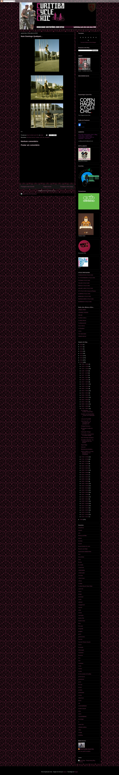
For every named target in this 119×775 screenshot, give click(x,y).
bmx (79, 554)
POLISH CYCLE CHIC (84, 283)
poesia (80, 687)
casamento (81, 567)
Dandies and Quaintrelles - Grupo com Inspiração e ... (87, 415)
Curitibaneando (82, 323)
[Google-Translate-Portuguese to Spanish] (88, 41)
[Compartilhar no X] (53, 135)
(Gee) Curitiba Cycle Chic (87, 749)
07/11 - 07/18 (84, 459)
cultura (80, 580)
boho (79, 559)
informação (81, 650)
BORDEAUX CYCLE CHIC (85, 301)
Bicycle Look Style (83, 549)
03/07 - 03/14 (85, 499)
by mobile (80, 564)
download (80, 596)
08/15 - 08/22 (85, 401)
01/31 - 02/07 (85, 510)
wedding (80, 735)
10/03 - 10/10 (85, 386)
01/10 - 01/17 (85, 516)
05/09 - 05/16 (85, 479)
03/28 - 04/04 (85, 492)
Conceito (80, 575)
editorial (80, 602)
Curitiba (37, 137)
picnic (79, 682)
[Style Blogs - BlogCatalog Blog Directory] (88, 761)
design (80, 594)
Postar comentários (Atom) (49, 190)
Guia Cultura (81, 325)
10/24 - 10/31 (85, 379)
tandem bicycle (82, 708)
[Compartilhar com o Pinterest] (56, 135)
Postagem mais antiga (66, 186)
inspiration (81, 652)
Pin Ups (80, 684)
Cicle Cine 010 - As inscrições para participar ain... (86, 422)
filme (79, 623)
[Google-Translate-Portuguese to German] (85, 38)
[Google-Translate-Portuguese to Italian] (88, 38)
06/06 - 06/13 (85, 470)
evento (80, 612)
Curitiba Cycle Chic (82, 122)
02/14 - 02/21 (85, 505)
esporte (80, 607)
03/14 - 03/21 (85, 496)
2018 (81, 344)
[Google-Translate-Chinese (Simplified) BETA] (80, 38)
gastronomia (81, 636)
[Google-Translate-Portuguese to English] (93, 38)
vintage (80, 732)
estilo (79, 610)
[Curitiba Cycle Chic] (79, 125)
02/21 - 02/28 (85, 503)
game (79, 634)
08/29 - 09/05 (85, 397)
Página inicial (47, 186)
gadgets (80, 631)
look (79, 660)
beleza (80, 538)
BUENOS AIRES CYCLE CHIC (86, 299)
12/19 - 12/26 (85, 366)
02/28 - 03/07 (85, 501)
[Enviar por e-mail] (49, 135)
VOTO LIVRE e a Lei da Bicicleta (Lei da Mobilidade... (87, 453)
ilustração (80, 647)
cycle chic (42, 137)
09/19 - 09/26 (85, 390)
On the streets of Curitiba (84, 674)
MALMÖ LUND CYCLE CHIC (85, 288)
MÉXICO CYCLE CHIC (84, 285)
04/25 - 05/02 (85, 483)
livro (79, 658)
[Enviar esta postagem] (46, 135)
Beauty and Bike (82, 535)
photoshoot (81, 679)
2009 (81, 519)
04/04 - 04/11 (84, 490)
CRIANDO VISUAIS (83, 312)
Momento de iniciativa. (87, 449)
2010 (81, 362)
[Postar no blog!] (51, 135)
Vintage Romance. (86, 426)
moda (79, 666)
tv (78, 721)
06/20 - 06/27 (85, 465)
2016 (81, 349)
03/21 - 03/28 (85, 494)
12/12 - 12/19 (85, 368)
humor (80, 644)
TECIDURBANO (82, 716)
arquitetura (81, 527)
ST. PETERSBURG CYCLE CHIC (86, 277)
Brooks (80, 562)
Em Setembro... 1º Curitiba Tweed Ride (87, 411)
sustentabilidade (82, 705)
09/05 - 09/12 (85, 395)
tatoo (79, 711)
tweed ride (81, 724)
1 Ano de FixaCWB (86, 419)
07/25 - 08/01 (85, 408)
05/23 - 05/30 (85, 474)
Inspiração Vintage (86, 431)
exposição (80, 615)
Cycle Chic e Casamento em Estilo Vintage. (87, 434)
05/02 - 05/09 (85, 481)
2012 (81, 357)
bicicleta (29, 137)
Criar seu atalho (81, 127)
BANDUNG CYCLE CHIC (84, 296)
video (79, 729)
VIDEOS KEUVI (82, 336)
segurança (81, 698)
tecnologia (81, 719)
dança (79, 591)
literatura (80, 655)
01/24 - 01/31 (85, 512)
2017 (81, 346)
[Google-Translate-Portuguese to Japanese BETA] (91, 38)
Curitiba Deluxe (82, 320)
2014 (81, 353)
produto (80, 690)
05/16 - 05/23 (85, 476)
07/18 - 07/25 (85, 457)
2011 (81, 360)
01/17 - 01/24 (85, 514)
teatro (79, 713)
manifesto (80, 663)
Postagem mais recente (27, 186)
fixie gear (80, 626)
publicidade (81, 692)
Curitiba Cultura (82, 317)
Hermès (80, 639)
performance (81, 676)
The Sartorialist (82, 333)
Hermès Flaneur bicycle (84, 642)
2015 (81, 351)
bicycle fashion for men (84, 546)
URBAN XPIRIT (82, 309)
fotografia (47, 137)
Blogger (76, 771)
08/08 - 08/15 (85, 404)
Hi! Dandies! (81, 328)
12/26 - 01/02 (85, 364)
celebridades (81, 570)
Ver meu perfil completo (84, 751)
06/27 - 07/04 (85, 463)
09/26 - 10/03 (85, 388)
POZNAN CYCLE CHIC (84, 280)
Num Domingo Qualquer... (87, 437)
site (79, 703)
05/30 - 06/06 (85, 472)
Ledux (79, 331)
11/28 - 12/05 (84, 370)
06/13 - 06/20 (85, 468)
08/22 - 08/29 (85, 399)
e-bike (79, 599)
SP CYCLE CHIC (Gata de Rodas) (87, 291)
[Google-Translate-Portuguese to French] (83, 38)
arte (79, 533)
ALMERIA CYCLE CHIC (84, 293)
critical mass (81, 578)
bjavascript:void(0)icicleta (84, 551)
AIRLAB (80, 315)
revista (80, 695)
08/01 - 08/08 (85, 406)
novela (80, 671)
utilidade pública (82, 727)
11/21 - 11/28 (84, 373)
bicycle (33, 137)
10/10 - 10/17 (85, 384)
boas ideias (81, 557)
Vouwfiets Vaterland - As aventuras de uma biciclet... (87, 441)
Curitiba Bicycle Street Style (85, 586)
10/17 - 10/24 (85, 382)
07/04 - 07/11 (84, 461)
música (80, 668)
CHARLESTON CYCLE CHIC (85, 275)
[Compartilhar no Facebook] (54, 135)
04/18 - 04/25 (85, 485)
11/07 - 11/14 (84, 375)
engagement (81, 604)
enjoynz (65, 771)
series (79, 700)
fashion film (81, 618)
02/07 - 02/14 (85, 507)
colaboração (81, 572)
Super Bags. (84, 444)
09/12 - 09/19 (85, 393)
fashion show (81, 620)
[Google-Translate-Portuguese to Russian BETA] (96, 38)
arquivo (80, 530)
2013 (81, 355)
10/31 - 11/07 (84, 377)
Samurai (83, 447)
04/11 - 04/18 (84, 488)
